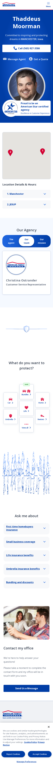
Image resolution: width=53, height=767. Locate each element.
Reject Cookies (13, 754)
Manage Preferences (26, 761)
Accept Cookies (40, 754)
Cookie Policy (30, 742)
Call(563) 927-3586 (29, 48)
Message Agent (17, 59)
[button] (42, 151)
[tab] (11, 241)
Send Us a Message (26, 688)
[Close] (48, 727)
